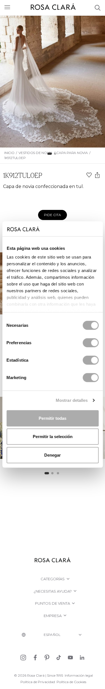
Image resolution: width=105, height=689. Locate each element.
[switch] (91, 342)
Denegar (52, 454)
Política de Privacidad (37, 682)
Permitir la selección (53, 436)
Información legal (79, 675)
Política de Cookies (71, 682)
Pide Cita (52, 215)
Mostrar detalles (72, 400)
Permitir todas (52, 418)
